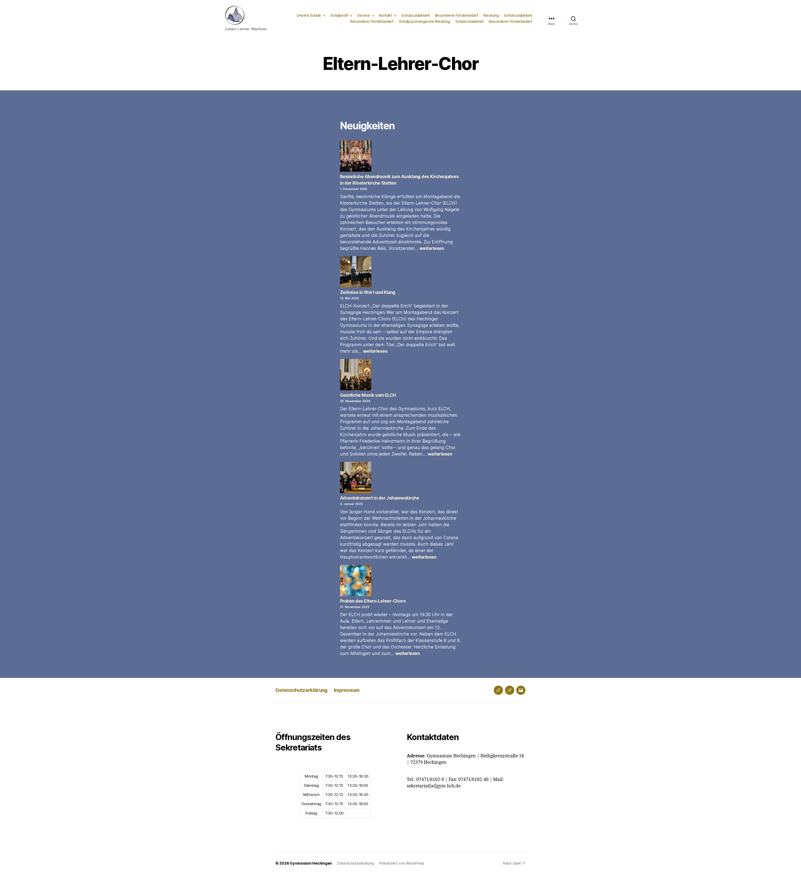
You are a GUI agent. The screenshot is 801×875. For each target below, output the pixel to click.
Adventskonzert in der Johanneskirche (379, 498)
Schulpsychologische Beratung (424, 21)
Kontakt (385, 15)
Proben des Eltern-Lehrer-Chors (373, 601)
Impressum (347, 690)
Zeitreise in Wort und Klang (367, 292)
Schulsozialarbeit (415, 15)
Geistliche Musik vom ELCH (368, 395)
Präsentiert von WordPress (401, 863)
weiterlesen (431, 248)
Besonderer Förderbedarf (456, 15)
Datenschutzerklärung (301, 690)
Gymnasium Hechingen (311, 863)
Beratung (491, 15)
